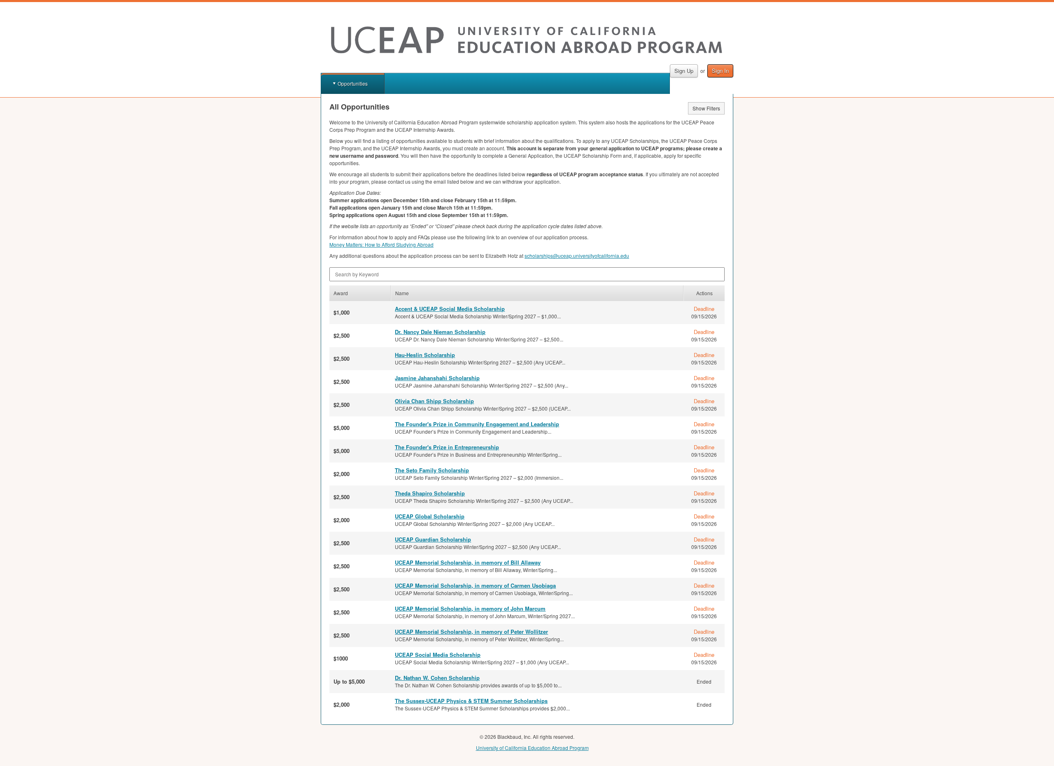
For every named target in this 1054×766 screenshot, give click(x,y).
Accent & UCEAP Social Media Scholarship (450, 309)
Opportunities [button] (353, 83)
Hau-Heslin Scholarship (425, 355)
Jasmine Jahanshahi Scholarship (437, 378)
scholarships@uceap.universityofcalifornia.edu (577, 255)
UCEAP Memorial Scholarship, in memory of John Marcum (470, 608)
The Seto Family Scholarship (432, 470)
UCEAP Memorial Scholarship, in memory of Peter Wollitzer (471, 631)
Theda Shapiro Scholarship (430, 493)
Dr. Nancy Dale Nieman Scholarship (440, 332)
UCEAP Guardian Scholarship (433, 539)
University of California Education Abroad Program (532, 747)
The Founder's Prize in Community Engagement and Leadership (477, 424)
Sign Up (683, 71)
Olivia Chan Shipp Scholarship (434, 401)
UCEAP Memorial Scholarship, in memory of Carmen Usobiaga (475, 585)
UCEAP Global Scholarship (429, 516)
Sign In (720, 71)
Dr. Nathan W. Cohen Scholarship (437, 678)
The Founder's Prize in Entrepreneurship (447, 447)
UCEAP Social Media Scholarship (437, 655)
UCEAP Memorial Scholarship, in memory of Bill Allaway (468, 562)
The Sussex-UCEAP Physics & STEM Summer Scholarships (471, 701)
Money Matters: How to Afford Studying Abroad (381, 244)
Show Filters (706, 108)
